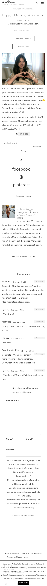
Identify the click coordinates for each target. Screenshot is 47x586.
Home (19, 20)
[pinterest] (23, 221)
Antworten (39, 281)
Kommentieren (23, 46)
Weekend (38, 147)
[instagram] (20, 221)
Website (10, 449)
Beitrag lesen (23, 38)
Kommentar (12, 400)
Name (9, 439)
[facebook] (17, 221)
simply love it (10, 143)
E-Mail (29, 439)
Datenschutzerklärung (33, 579)
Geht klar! (23, 582)
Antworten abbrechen (22, 392)
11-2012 (24, 134)
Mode (27, 20)
